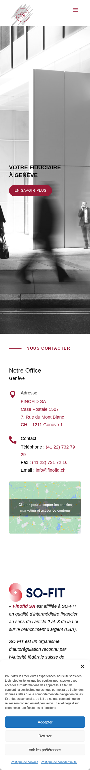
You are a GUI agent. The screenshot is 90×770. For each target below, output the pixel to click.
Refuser (45, 736)
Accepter (45, 722)
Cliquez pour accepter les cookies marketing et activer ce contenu (45, 507)
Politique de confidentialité (59, 762)
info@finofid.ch (51, 470)
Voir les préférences (45, 750)
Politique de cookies (24, 762)
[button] (82, 666)
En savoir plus (30, 190)
